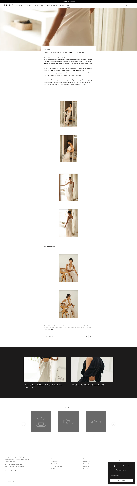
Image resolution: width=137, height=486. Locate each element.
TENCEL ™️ (54, 468)
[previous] (23, 424)
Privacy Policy (86, 466)
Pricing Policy (86, 461)
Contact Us (86, 468)
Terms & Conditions (88, 459)
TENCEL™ (62, 5)
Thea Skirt (52, 93)
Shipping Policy (87, 464)
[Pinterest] (11, 470)
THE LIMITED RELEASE (51, 5)
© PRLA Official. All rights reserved (13, 481)
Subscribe (121, 480)
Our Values (53, 459)
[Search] (129, 5)
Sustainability (54, 461)
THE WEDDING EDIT (38, 5)
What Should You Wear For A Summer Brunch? (88, 385)
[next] (113, 424)
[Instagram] (8, 470)
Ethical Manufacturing (56, 466)
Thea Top (46, 93)
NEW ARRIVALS (19, 5)
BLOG (68, 5)
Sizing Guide (54, 464)
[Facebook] (5, 470)
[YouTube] (15, 470)
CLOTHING (28, 5)
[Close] (133, 463)
